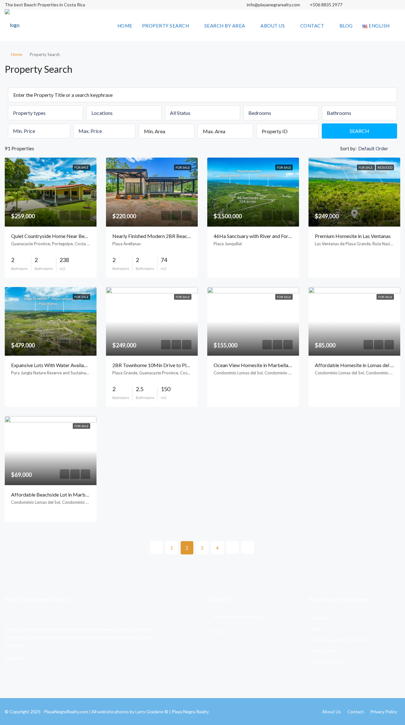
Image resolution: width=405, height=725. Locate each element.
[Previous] (156, 547)
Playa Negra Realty (190, 711)
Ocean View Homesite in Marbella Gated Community (271, 365)
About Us (272, 25)
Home (125, 25)
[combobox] (45, 112)
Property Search (165, 25)
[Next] (232, 547)
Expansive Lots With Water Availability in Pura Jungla (68, 365)
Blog (346, 25)
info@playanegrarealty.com (273, 4)
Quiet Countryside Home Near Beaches (54, 236)
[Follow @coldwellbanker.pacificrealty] (361, 4)
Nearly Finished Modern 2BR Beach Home (158, 236)
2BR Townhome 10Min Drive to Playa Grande (161, 365)
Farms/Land (324, 650)
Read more (15, 658)
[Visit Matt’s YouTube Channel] (394, 4)
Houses (320, 617)
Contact (312, 25)
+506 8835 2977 (326, 4)
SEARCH (359, 131)
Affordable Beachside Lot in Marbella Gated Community (72, 494)
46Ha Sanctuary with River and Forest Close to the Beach (275, 236)
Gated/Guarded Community (340, 639)
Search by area (224, 25)
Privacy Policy (383, 711)
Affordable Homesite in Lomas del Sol (356, 365)
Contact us (218, 631)
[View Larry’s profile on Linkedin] (383, 4)
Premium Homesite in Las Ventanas (353, 236)
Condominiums (327, 662)
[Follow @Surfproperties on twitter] (372, 4)
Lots (317, 628)
